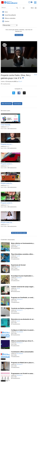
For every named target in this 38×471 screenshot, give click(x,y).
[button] (19, 57)
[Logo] (5, 45)
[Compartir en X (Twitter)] (13, 92)
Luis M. (18, 245)
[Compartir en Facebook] (19, 92)
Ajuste (35, 74)
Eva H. (20, 81)
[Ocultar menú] (34, 8)
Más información (6, 103)
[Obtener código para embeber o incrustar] (24, 92)
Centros (7, 21)
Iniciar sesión (19, 35)
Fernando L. (19, 277)
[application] (19, 57)
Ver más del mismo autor (19, 233)
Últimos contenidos (10, 18)
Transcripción (17, 103)
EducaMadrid (19, 331)
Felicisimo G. (19, 299)
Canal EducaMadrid (10, 15)
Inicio (6, 12)
